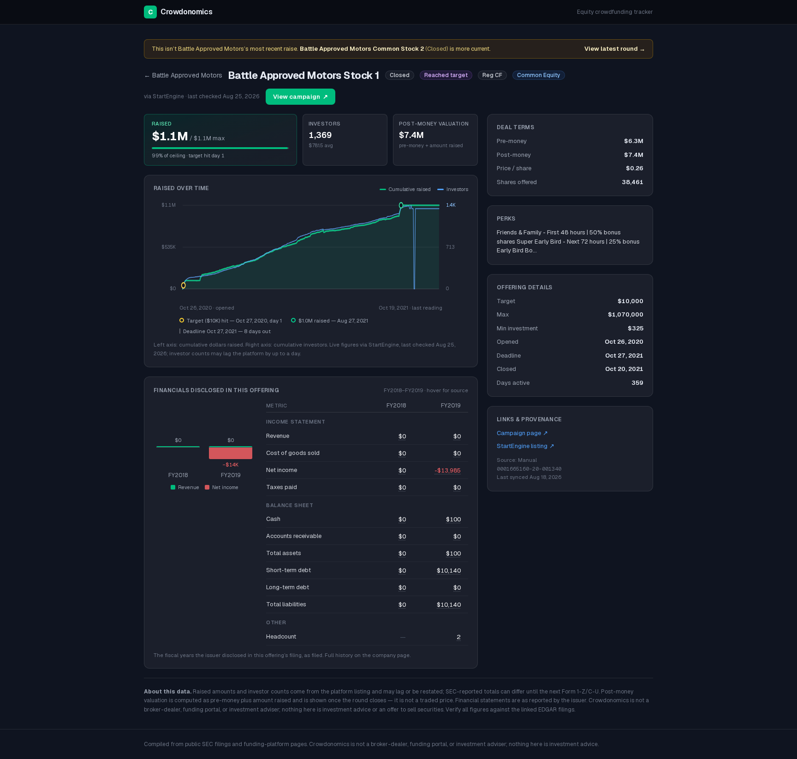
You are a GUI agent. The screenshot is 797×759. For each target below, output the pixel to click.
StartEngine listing (525, 446)
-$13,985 (447, 470)
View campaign (300, 97)
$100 (453, 519)
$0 (402, 436)
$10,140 (449, 570)
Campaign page (522, 433)
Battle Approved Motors (183, 75)
